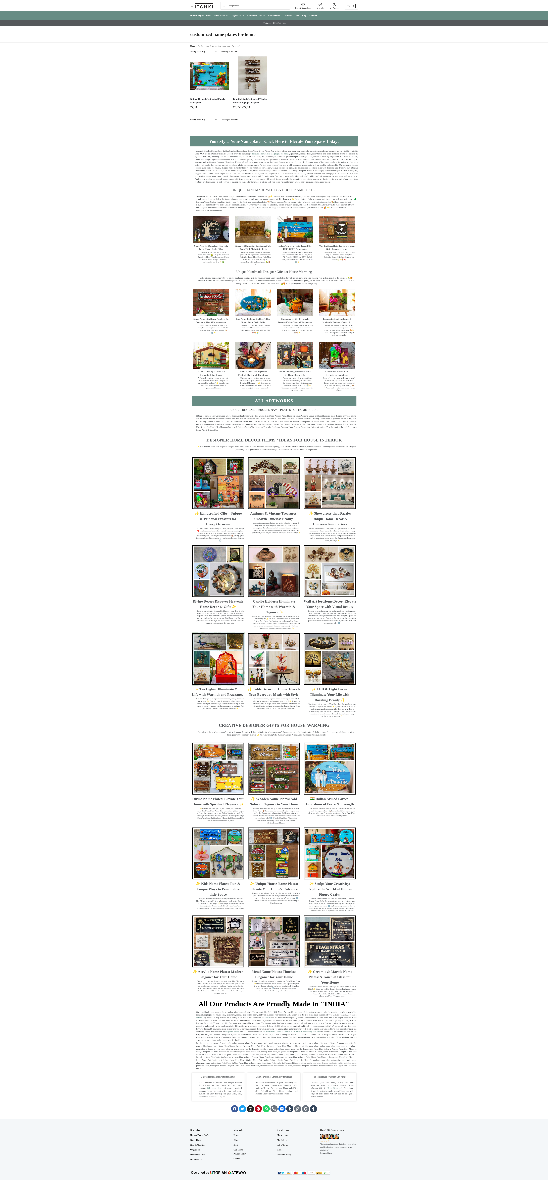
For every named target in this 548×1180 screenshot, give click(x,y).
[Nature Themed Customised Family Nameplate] (209, 75)
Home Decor (333, 1088)
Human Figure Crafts (199, 1135)
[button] (351, 6)
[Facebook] (234, 1108)
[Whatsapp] (266, 1108)
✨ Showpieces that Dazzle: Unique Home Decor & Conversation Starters (330, 518)
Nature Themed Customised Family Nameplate (207, 101)
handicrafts (266, 1018)
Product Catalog (284, 1154)
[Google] (305, 1108)
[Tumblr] (289, 1108)
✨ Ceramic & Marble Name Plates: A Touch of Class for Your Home (330, 977)
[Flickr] (282, 1108)
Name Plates (195, 1140)
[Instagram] (250, 1108)
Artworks (320, 8)
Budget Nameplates (303, 8)
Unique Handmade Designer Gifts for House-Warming (274, 272)
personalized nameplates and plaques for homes (269, 154)
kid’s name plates (214, 1088)
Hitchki (199, 1018)
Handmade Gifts (197, 1154)
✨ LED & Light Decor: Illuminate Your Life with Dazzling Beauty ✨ (329, 694)
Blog (236, 1145)
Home (192, 46)
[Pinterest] (258, 1108)
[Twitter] (242, 1108)
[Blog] (297, 1108)
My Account (335, 8)
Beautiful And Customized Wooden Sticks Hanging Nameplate (250, 101)
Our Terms (238, 1150)
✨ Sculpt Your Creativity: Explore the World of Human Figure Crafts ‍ (329, 889)
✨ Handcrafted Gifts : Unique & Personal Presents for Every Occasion (218, 518)
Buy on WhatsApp (211, 108)
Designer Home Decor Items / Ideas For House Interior (274, 440)
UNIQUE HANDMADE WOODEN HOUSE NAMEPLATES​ (274, 190)
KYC (279, 1150)
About (236, 1140)
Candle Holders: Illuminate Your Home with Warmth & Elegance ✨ (273, 606)
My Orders (282, 1140)
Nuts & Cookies (197, 1145)
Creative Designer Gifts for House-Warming (274, 725)
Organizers (195, 1150)
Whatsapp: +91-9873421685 (274, 23)
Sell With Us (282, 1145)
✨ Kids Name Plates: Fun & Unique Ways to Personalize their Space (218, 889)
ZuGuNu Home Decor (272, 1032)
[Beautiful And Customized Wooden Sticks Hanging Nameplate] (252, 75)
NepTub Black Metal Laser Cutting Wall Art (302, 1032)
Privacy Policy (240, 1154)
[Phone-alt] (274, 1108)
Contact (237, 1159)
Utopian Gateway (232, 1032)
